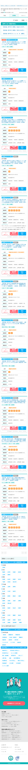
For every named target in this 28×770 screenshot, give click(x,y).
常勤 (5, 15)
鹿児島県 (14, 622)
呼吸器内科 (17, 634)
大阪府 (14, 600)
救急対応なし (5, 650)
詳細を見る (22, 70)
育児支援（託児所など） (15, 650)
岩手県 (9, 572)
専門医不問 (13, 655)
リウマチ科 (12, 642)
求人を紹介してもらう (14, 70)
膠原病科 (4, 644)
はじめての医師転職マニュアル (9, 723)
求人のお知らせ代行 (6, 737)
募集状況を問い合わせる (14, 189)
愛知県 (14, 596)
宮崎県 (9, 622)
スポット (23, 15)
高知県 (19, 615)
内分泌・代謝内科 (12, 637)
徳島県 (3, 615)
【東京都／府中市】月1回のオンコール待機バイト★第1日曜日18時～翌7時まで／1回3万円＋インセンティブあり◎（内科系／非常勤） (14, 82)
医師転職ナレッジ (6, 732)
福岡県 (3, 619)
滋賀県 (3, 600)
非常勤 (14, 15)
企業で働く (4, 658)
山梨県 (9, 586)
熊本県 (19, 619)
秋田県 (19, 572)
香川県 (9, 615)
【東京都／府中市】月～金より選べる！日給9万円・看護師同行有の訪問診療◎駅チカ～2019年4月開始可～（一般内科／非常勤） (14, 518)
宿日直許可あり (5, 653)
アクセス (3, 751)
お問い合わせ (17, 747)
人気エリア (20, 655)
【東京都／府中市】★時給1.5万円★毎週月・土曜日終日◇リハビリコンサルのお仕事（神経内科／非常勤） (14, 324)
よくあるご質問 (12, 726)
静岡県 (9, 596)
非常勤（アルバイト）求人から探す (10, 715)
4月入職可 (11, 663)
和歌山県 (9, 603)
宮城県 (14, 572)
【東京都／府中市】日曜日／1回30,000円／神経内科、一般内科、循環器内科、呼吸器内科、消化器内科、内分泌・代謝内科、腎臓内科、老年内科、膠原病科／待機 (15, 30)
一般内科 (4, 634)
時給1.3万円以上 (21, 660)
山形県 (3, 574)
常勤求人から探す (6, 713)
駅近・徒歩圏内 (5, 655)
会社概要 (3, 744)
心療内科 (10, 639)
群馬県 (14, 579)
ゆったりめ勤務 (14, 653)
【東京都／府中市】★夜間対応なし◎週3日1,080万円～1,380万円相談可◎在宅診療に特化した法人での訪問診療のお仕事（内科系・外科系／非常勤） (14, 201)
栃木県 (9, 579)
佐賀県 (9, 619)
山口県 (3, 610)
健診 (10, 658)
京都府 (9, 600)
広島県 (19, 608)
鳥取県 (3, 608)
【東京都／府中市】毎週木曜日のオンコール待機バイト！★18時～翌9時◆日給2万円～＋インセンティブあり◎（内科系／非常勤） (14, 43)
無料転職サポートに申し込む (14, 703)
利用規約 (16, 744)
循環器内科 (10, 634)
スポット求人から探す (7, 716)
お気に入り (6, 70)
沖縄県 (20, 622)
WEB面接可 (18, 663)
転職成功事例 (5, 726)
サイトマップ (3, 749)
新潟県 (3, 586)
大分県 (3, 622)
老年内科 (16, 639)
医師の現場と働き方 (15, 732)
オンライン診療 (5, 665)
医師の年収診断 (15, 735)
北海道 (3, 567)
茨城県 (3, 579)
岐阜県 (3, 596)
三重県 (19, 596)
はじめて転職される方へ (14, 721)
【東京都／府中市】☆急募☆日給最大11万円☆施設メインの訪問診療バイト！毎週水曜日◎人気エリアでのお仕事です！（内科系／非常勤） (14, 246)
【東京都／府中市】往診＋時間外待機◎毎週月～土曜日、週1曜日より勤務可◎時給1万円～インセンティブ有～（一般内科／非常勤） (14, 479)
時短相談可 (4, 663)
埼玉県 (19, 579)
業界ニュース (14, 734)
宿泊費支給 (4, 660)
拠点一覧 (16, 724)
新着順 (23, 20)
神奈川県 (14, 581)
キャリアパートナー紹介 (7, 724)
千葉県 (3, 581)
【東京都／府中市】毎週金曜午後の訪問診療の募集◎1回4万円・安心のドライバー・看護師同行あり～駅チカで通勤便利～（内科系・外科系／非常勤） (14, 285)
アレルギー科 (5, 642)
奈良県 (3, 603)
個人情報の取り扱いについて (6, 747)
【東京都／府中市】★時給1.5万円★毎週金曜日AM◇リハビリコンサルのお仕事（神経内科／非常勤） (14, 362)
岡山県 (14, 608)
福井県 (14, 591)
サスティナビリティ (18, 751)
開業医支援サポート (6, 735)
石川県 (9, 591)
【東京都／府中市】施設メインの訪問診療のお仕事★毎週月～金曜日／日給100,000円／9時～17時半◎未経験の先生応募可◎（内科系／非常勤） (14, 121)
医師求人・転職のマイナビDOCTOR (8, 5)
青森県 (3, 572)
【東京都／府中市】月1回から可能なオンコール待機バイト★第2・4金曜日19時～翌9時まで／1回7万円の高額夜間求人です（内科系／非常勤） (14, 162)
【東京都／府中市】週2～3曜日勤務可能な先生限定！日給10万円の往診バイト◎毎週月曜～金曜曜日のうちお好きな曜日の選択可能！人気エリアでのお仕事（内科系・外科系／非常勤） (14, 440)
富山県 (3, 591)
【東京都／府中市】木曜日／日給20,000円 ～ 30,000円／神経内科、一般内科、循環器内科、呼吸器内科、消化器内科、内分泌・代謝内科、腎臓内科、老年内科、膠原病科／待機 (15, 27)
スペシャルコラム (6, 734)
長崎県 (14, 619)
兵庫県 (19, 600)
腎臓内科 (21, 637)
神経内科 (4, 639)
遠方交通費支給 (17, 658)
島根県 (9, 608)
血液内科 (19, 642)
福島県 (9, 574)
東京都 (9, 581)
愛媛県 (14, 615)
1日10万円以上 (12, 660)
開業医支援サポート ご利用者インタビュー (11, 739)
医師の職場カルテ (16, 737)
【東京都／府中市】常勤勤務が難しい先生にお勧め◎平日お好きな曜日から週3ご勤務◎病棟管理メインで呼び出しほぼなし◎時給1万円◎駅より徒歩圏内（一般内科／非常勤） (14, 401)
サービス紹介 (5, 721)
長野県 (14, 586)
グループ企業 (17, 749)
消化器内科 (4, 637)
